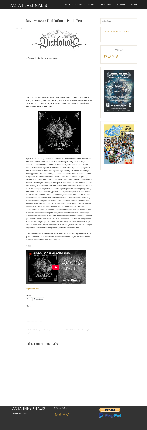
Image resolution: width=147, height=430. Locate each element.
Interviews (91, 5)
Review (41, 321)
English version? (32, 289)
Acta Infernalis (28, 5)
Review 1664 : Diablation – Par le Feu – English (76, 330)
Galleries (121, 5)
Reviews (78, 5)
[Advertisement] (59, 78)
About (67, 5)
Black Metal (34, 321)
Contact (133, 5)
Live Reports (106, 5)
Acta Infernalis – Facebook (119, 32)
